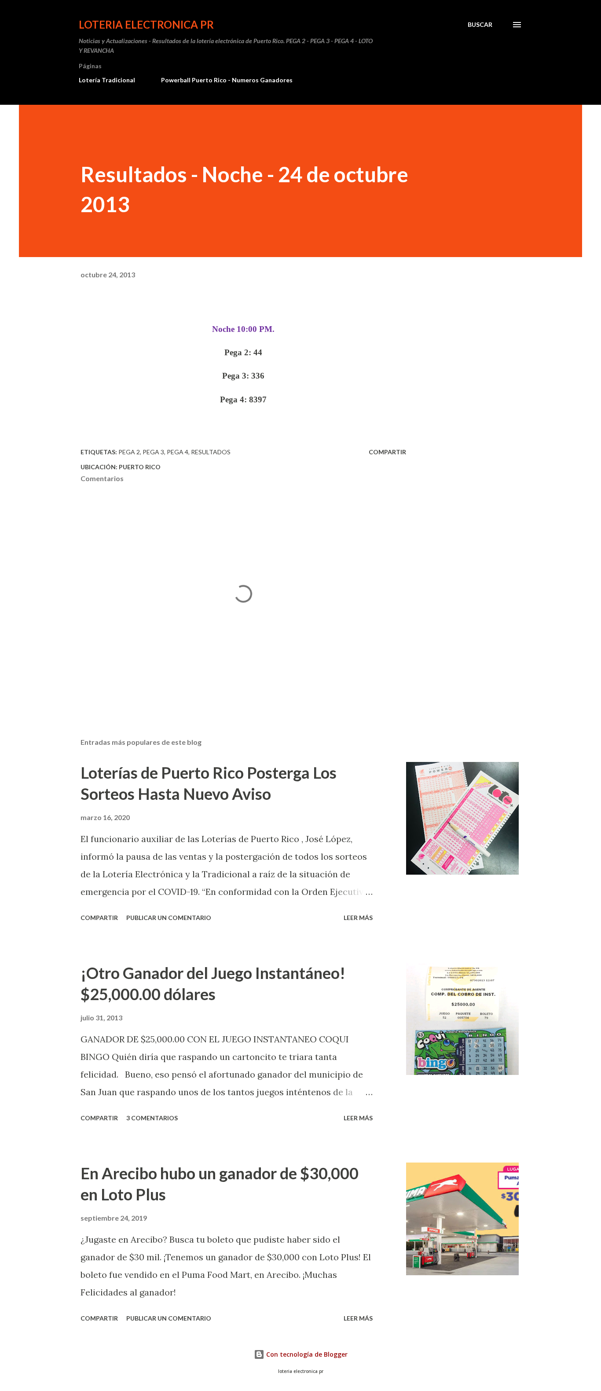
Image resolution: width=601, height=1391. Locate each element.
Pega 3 (153, 452)
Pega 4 (177, 452)
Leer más (358, 917)
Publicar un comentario (168, 917)
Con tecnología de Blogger (306, 1354)
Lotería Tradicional (107, 80)
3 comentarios (152, 1118)
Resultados (211, 452)
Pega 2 (129, 452)
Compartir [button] (387, 452)
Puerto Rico (140, 467)
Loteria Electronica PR (146, 24)
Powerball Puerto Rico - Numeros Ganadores (227, 80)
